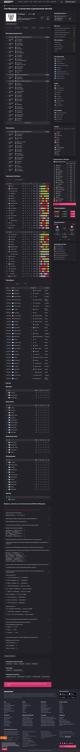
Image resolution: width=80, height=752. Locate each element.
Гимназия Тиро (13, 249)
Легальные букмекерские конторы (48, 721)
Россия (60, 703)
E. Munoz (8, 629)
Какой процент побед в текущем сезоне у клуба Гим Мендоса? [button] (21, 518)
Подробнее (64, 236)
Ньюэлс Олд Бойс (36, 676)
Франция (61, 706)
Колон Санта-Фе (13, 191)
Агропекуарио (13, 268)
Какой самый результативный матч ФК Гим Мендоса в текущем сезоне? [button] (24, 539)
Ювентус (24, 708)
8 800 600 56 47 (30, 741)
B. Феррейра (16, 290)
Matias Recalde (13, 427)
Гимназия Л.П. (36, 542)
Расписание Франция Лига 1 (61, 255)
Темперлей (12, 239)
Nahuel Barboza (14, 444)
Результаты (17, 27)
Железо (12, 186)
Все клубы (24, 712)
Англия (60, 705)
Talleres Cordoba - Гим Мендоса (14, 561)
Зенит (56, 50)
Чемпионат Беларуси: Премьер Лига (62, 28)
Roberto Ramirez (59, 114)
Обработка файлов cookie (64, 721)
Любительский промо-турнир (62, 73)
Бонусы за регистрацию (27, 721)
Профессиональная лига (26, 37)
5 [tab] (67, 239)
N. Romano (13, 479)
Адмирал (12, 196)
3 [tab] (64, 239)
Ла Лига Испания (7, 706)
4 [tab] (65, 239)
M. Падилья (16, 366)
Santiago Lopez (17, 360)
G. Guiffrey (9, 599)
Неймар (5, 719)
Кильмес (12, 259)
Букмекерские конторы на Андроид (48, 725)
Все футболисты (7, 725)
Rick (7, 594)
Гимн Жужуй (13, 236)
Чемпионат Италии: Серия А (61, 34)
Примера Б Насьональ (60, 59)
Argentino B (9, 179)
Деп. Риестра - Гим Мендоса (13, 533)
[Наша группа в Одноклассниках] (67, 743)
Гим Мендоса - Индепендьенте (14, 536)
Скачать (39, 1)
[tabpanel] (64, 230)
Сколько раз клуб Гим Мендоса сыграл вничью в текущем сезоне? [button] (22, 525)
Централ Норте (13, 215)
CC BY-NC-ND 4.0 (62, 736)
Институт (29, 676)
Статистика (20, 1)
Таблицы (28, 663)
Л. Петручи (13, 392)
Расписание (9, 663)
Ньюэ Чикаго (12, 266)
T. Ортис (15, 357)
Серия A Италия (7, 703)
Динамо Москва (58, 44)
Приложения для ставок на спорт (47, 717)
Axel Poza (16, 378)
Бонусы (30, 1)
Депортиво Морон (14, 188)
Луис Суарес (6, 724)
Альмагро (12, 263)
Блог (44, 1)
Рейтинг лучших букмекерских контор (48, 718)
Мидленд (12, 244)
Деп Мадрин (12, 193)
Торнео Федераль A (60, 63)
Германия (61, 712)
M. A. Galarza (9, 588)
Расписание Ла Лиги (59, 251)
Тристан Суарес (13, 234)
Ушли (25, 283)
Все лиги (5, 712)
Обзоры (35, 1)
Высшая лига (58, 61)
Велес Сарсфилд (45, 676)
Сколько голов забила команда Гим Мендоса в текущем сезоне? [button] (22, 619)
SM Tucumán (12, 256)
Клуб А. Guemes (13, 276)
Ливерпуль (24, 706)
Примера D (58, 69)
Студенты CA (13, 200)
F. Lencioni (16, 351)
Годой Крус (12, 198)
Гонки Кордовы (13, 208)
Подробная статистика (65, 204)
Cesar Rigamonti (10, 645)
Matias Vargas (16, 293)
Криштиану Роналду (8, 717)
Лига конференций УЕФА (46, 708)
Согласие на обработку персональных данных (66, 725)
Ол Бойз (12, 218)
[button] (64, 132)
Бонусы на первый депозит (27, 718)
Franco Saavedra (17, 348)
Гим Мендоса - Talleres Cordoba (21, 585)
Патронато (12, 273)
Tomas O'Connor (14, 449)
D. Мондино (13, 417)
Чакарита (12, 271)
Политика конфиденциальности (46, 736)
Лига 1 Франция (7, 709)
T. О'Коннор (16, 321)
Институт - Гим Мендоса (12, 552)
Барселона (24, 703)
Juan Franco (13, 410)
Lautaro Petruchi (10, 642)
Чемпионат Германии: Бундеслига (62, 32)
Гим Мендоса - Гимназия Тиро (14, 530)
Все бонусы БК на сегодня (27, 725)
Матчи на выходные (60, 259)
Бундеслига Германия (8, 708)
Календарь (25, 27)
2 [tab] (63, 239)
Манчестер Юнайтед (26, 705)
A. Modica (8, 583)
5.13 (64, 234)
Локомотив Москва (59, 46)
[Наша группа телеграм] (60, 743)
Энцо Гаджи (16, 312)
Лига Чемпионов (44, 705)
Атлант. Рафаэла (13, 251)
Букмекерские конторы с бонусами (48, 724)
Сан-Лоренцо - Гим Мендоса (13, 554)
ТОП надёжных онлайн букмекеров (48, 722)
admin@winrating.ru (34, 744)
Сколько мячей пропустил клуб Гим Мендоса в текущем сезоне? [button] (22, 637)
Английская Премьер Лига (9, 705)
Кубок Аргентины (25, 74)
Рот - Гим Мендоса (11, 534)
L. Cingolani (13, 467)
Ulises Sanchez (17, 327)
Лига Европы (43, 703)
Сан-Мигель (12, 210)
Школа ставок (53, 1)
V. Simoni (15, 339)
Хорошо (4, 749)
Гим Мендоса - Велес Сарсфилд (25, 614)
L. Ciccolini (16, 372)
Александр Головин (8, 722)
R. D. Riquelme (10, 608)
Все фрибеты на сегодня (27, 724)
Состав (15, 663)
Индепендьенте (21, 676)
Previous (60, 239)
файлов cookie (4, 746)
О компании (61, 717)
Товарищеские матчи (45, 709)
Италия (60, 709)
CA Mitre (12, 213)
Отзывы (47, 1)
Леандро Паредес (14, 422)
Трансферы (41, 27)
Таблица (33, 27)
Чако (11, 222)
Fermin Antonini (13, 442)
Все (9, 283)
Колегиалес (12, 261)
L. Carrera (16, 309)
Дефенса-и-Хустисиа (11, 676)
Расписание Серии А (59, 249)
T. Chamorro (9, 591)
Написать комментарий (10, 656)
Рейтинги (26, 1)
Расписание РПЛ (59, 246)
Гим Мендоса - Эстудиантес (13, 558)
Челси (23, 709)
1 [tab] (62, 239)
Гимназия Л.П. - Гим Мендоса (20, 577)
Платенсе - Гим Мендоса (12, 531)
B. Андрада (13, 462)
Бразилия (61, 708)
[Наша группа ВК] (62, 743)
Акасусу (12, 227)
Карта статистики (62, 719)
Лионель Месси (7, 718)
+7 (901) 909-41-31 (30, 740)
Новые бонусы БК (25, 717)
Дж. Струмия (59, 119)
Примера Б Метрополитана (61, 65)
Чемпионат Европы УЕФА (46, 712)
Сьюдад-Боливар (13, 203)
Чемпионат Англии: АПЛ (60, 30)
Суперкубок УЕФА (44, 710)
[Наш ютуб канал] (65, 743)
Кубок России (43, 706)
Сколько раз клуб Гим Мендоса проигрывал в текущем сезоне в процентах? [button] (25, 547)
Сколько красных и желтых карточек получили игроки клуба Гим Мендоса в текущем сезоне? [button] (25, 571)
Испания (61, 710)
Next (69, 239)
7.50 (72, 234)
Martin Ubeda (13, 432)
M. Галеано (16, 324)
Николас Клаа (59, 117)
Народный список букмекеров (47, 719)
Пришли (17, 283)
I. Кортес (12, 407)
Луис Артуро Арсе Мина (61, 112)
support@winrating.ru (26, 743)
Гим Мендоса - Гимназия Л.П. (14, 559)
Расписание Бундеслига (60, 253)
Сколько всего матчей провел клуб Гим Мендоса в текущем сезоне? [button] (23, 510)
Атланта (12, 241)
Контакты (61, 718)
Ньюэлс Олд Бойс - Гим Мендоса (14, 556)
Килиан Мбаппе (7, 721)
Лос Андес (12, 205)
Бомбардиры (34, 663)
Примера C (58, 67)
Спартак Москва (58, 48)
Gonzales (12, 412)
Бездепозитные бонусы (27, 719)
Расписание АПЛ (59, 248)
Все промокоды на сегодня (27, 722)
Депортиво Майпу (14, 246)
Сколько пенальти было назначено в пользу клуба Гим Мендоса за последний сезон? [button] (27, 564)
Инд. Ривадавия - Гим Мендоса (14, 555)
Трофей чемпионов (59, 78)
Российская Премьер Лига (9, 710)
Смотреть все (57, 80)
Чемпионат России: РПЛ (60, 36)
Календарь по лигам (60, 257)
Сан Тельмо (12, 225)
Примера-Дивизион (19, 179)
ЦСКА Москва (57, 42)
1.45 (57, 234)
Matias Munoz (16, 363)
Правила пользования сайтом (65, 722)
